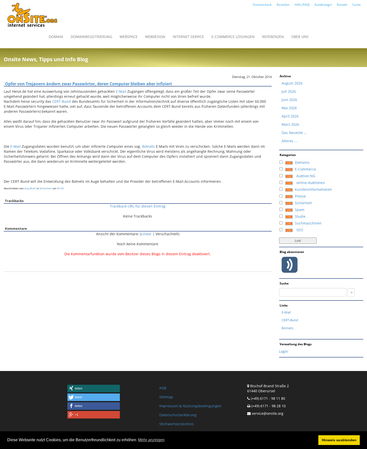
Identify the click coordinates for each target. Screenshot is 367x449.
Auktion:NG (305, 176)
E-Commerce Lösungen (233, 36)
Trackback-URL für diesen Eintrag (138, 206)
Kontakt (342, 4)
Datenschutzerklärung (177, 414)
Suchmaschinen (308, 223)
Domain (56, 36)
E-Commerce (305, 169)
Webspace (129, 36)
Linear (146, 234)
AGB (162, 388)
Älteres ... (289, 140)
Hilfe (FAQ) (302, 4)
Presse (300, 196)
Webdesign (155, 36)
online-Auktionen (310, 182)
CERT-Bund (61, 101)
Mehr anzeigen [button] (151, 440)
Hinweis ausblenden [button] (339, 440)
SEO (299, 230)
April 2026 (290, 116)
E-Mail (121, 91)
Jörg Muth (30, 188)
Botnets (148, 146)
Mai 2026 (289, 108)
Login (283, 351)
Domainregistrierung (91, 36)
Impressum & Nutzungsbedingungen (190, 406)
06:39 (60, 188)
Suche (356, 4)
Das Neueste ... (294, 132)
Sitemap (166, 396)
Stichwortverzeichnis (176, 424)
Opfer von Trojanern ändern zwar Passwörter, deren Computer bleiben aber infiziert (88, 83)
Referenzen (273, 36)
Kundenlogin (323, 4)
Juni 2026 (289, 99)
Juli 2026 (289, 91)
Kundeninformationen (313, 189)
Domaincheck (262, 4)
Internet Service (188, 36)
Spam (299, 209)
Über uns (300, 36)
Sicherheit (46, 188)
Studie (300, 216)
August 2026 (292, 83)
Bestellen (283, 4)
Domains (302, 162)
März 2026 (290, 124)
